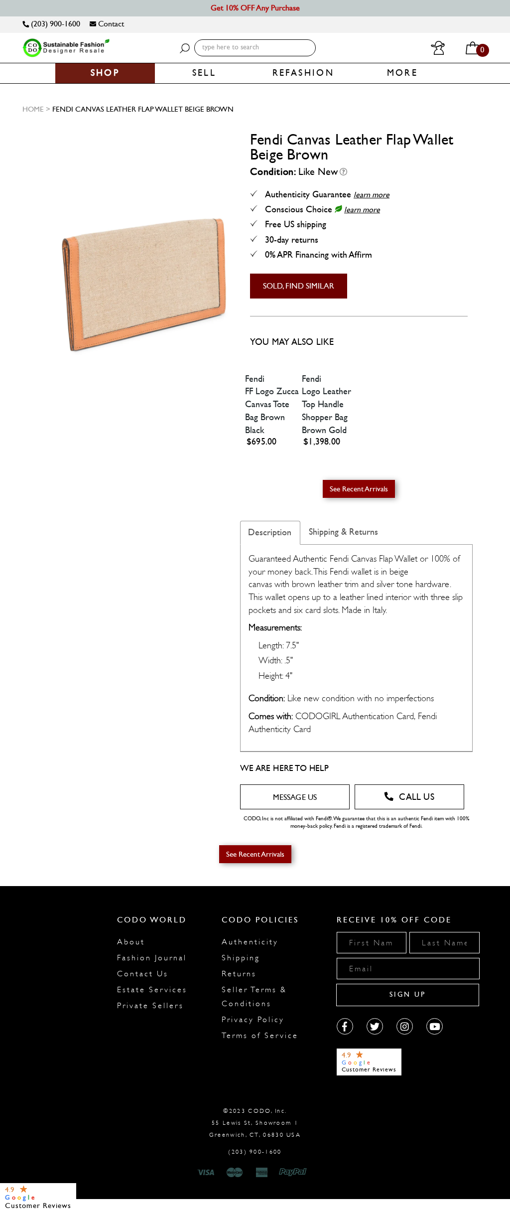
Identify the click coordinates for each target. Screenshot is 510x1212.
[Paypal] (294, 1172)
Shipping (241, 957)
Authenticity (250, 941)
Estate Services (152, 989)
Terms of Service (260, 1035)
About (131, 941)
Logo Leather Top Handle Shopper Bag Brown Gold (326, 410)
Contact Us (142, 973)
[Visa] (207, 1172)
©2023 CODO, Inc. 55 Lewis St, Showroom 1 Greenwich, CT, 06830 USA (255, 1122)
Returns (239, 973)
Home (33, 109)
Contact (110, 23)
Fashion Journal (152, 957)
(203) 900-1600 (54, 23)
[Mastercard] (235, 1172)
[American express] (262, 1172)
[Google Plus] (375, 1026)
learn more (371, 194)
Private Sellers (150, 1005)
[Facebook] (345, 1026)
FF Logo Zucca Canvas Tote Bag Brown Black (272, 410)
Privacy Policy (253, 1019)
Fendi (254, 379)
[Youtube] (434, 1026)
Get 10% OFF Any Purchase (255, 7)
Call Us (416, 797)
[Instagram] (404, 1026)
